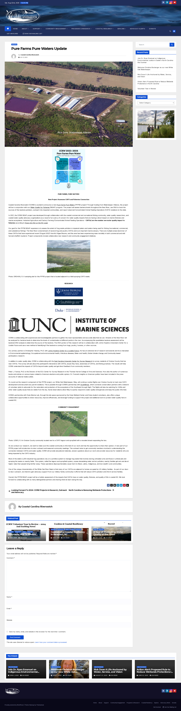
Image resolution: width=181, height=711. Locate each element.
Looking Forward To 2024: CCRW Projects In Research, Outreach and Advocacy (39, 491)
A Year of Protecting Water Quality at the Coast (108, 533)
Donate (152, 29)
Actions (11, 531)
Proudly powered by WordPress (14, 705)
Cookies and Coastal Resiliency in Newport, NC (68, 533)
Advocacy (18, 531)
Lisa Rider (23, 538)
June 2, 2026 (57, 675)
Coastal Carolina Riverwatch (30, 55)
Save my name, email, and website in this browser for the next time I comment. (37, 632)
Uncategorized (13, 667)
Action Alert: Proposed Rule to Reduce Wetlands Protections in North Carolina (155, 672)
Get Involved (12, 33)
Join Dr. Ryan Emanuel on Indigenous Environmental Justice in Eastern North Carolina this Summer (155, 60)
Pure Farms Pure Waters (66, 205)
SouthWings (84, 385)
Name (9, 597)
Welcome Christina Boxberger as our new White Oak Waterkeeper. (67, 672)
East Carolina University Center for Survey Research (73, 361)
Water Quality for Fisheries (40, 207)
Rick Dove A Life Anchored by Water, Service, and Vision (110, 670)
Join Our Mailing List (33, 33)
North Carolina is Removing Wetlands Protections (90, 490)
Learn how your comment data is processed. (51, 642)
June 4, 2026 (14, 675)
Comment (11, 558)
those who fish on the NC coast (36, 223)
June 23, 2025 (143, 675)
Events (67, 529)
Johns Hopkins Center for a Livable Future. (63, 351)
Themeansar (40, 705)
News (24, 531)
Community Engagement (56, 29)
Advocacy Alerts (137, 29)
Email (9, 608)
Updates (14, 44)
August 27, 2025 (101, 675)
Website (9, 620)
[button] (170, 31)
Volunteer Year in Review (22, 534)
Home (15, 29)
